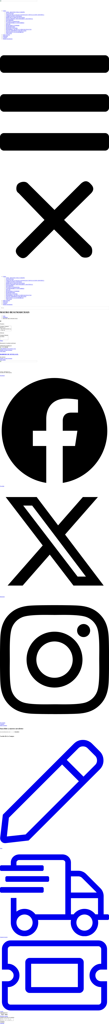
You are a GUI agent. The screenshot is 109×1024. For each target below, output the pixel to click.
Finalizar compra (4, 1016)
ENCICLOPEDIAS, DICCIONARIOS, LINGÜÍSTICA (19, 18)
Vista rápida (3, 351)
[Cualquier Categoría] (5, 326)
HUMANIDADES (10, 26)
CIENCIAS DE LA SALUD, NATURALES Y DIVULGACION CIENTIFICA (25, 14)
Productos (5, 317)
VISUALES (9, 33)
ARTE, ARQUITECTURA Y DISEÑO (15, 12)
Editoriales (5, 36)
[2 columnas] (2, 347)
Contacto (5, 37)
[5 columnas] (7, 347)
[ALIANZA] (4, 336)
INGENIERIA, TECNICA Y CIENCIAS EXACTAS (18, 29)
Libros (4, 10)
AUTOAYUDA (10, 13)
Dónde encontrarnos (7, 38)
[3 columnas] (4, 347)
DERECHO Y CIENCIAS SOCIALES (15, 17)
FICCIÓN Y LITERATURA (13, 21)
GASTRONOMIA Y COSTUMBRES (15, 22)
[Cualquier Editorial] (4, 335)
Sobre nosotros (6, 34)
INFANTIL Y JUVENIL (12, 28)
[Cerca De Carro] (0, 733)
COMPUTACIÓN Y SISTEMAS (14, 16)
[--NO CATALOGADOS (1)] (5, 329)
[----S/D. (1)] (5, 330)
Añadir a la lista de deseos (6, 350)
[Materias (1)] (5, 327)
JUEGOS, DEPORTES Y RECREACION (16, 30)
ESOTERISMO (9, 20)
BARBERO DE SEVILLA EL (9, 354)
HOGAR (8, 24)
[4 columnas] (6, 347)
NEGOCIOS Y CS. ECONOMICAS (15, 32)
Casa (4, 316)
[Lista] (1, 347)
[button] (54, 158)
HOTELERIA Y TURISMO (12, 25)
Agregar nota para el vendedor (7, 1017)
